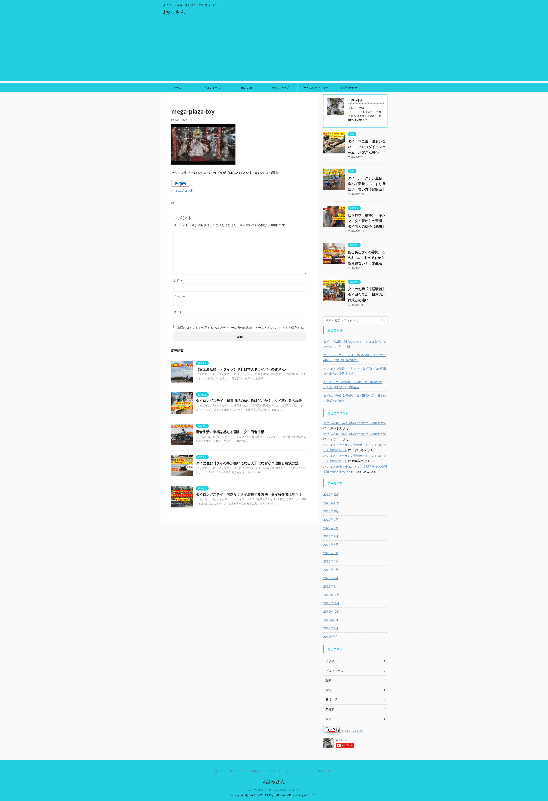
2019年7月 (330, 636)
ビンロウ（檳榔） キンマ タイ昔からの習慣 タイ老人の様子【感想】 (367, 220)
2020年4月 (330, 561)
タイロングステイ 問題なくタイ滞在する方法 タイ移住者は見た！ (249, 494)
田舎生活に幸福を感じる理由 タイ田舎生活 (230, 432)
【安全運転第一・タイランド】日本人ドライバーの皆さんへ (242, 369)
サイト (177, 312)
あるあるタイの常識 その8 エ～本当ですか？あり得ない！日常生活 (367, 257)
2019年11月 (331, 603)
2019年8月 (330, 628)
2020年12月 (331, 494)
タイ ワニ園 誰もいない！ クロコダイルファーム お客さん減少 (367, 146)
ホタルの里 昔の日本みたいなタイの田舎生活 (354, 423)
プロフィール (212, 87)
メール (179, 296)
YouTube (246, 87)
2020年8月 (330, 528)
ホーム (177, 87)
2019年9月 (330, 620)
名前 (177, 280)
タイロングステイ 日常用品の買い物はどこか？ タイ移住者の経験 (249, 400)
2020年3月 (330, 570)
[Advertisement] (274, 51)
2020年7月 (330, 536)
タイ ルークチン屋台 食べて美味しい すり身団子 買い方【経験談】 (367, 183)
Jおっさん (174, 12)
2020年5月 (330, 553)
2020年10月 (331, 511)
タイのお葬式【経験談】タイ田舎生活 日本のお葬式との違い (367, 294)
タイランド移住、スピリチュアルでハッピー (274, 789)
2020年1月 (330, 586)
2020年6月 (330, 544)
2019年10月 (331, 611)
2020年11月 (331, 503)
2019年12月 (331, 595)
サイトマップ (280, 87)
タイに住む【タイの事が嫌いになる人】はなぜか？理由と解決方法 (247, 463)
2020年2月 (330, 578)
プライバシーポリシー (315, 87)
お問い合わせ (349, 87)
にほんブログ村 (182, 191)
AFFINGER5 (311, 795)
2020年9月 (330, 519)
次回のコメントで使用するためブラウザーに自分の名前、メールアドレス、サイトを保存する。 (241, 327)
